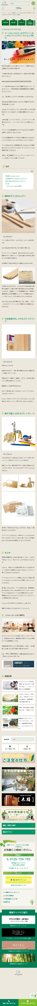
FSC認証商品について (9, 899)
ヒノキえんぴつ (7, 236)
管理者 (19, 29)
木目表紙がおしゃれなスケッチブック (16, 178)
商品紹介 (14, 13)
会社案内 (5, 902)
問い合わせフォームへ (19, 880)
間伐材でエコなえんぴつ (12, 176)
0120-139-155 (19, 859)
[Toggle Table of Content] (31, 171)
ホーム (4, 13)
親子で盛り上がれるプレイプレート (16, 181)
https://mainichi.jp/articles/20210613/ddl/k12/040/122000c (17, 81)
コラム (9, 13)
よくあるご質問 (7, 895)
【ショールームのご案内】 (14, 186)
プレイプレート (7, 454)
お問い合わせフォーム (25, 653)
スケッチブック (7, 361)
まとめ (7, 183)
